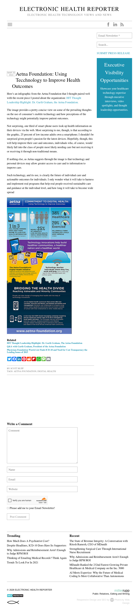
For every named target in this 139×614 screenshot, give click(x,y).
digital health (46, 371)
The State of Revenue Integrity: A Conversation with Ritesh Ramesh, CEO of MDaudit (99, 542)
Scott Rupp (16, 368)
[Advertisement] (50, 52)
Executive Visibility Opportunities (114, 72)
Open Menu (10, 24)
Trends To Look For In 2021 (22, 562)
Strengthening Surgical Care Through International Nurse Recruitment (98, 550)
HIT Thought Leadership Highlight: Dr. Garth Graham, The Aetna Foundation (44, 343)
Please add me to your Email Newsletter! (32, 508)
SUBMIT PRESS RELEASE (113, 53)
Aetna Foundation (25, 371)
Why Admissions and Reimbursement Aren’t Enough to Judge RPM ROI (36, 551)
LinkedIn (115, 24)
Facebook (108, 24)
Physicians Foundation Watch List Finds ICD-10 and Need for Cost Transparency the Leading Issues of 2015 (47, 351)
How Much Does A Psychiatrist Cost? (28, 541)
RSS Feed (122, 24)
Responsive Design (87, 599)
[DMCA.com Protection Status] (15, 596)
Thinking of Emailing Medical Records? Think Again (37, 558)
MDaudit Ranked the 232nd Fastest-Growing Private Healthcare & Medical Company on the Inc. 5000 (99, 566)
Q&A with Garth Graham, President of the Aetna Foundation (36, 346)
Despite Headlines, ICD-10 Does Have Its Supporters (36, 545)
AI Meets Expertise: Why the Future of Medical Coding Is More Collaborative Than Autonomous (97, 574)
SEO (104, 599)
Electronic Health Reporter (69, 9)
